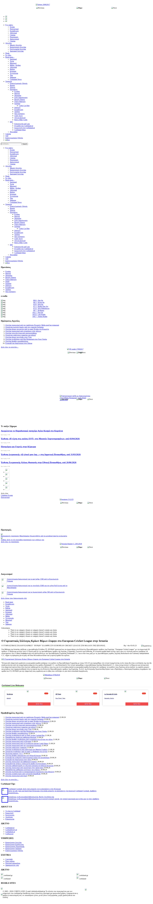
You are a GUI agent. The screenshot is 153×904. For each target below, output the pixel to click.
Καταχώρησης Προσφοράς (14, 847)
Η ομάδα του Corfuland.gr (23, 249)
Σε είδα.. (8, 178)
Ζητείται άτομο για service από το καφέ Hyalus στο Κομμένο (27, 329)
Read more (9, 602)
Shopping (17, 218)
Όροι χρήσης (10, 861)
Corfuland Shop (20, 253)
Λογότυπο (9, 817)
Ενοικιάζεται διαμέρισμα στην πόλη (18, 760)
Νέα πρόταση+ (19, 237)
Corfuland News (16, 202)
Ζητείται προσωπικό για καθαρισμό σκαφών (21, 762)
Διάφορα (13, 200)
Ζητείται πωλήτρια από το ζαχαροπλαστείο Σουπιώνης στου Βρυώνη (29, 772)
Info (11, 245)
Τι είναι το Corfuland (12, 811)
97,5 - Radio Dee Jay (40, 306)
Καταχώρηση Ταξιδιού (13, 849)
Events (12, 150)
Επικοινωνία (9, 819)
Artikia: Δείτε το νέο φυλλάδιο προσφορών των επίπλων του (22, 540)
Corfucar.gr (9, 834)
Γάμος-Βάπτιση (19, 224)
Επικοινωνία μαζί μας (22, 247)
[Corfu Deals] (86, 890)
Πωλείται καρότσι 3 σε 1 (14, 754)
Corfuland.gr (9, 828)
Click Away (18, 239)
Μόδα (7, 616)
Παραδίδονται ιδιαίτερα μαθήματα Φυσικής (20, 737)
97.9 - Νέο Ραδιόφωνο (41, 308)
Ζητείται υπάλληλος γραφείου (16, 747)
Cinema (12, 158)
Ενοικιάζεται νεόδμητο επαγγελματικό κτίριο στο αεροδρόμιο (27, 758)
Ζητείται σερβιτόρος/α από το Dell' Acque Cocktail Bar (25, 735)
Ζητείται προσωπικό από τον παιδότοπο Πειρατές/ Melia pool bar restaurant (32, 325)
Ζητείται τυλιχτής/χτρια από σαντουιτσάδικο (21, 333)
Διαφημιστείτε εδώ (12, 865)
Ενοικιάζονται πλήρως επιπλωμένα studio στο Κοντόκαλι (26, 764)
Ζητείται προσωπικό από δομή (16, 776)
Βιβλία (12, 192)
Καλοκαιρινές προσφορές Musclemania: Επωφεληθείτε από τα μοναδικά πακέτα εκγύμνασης (34, 536)
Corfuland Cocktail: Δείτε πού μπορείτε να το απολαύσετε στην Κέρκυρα (34, 789)
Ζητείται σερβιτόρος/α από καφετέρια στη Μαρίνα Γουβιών (26, 749)
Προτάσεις (13, 212)
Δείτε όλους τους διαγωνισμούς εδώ (14, 598)
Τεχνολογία (14, 196)
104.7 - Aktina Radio (39, 316)
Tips (11, 198)
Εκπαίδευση (14, 154)
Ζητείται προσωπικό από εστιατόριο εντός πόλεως (23, 331)
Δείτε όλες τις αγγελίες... (9, 347)
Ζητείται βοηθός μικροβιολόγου (16, 341)
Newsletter (13, 255)
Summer (17, 226)
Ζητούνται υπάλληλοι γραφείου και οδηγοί (20, 335)
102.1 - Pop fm (37, 312)
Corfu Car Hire (24, 229)
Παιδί (7, 282)
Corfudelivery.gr (11, 830)
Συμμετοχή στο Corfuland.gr (24, 251)
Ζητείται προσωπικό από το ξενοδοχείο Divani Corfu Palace (26, 743)
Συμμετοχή (9, 813)
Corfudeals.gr (10, 832)
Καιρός (12, 208)
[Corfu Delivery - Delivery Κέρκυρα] (2, 889)
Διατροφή (13, 182)
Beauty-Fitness (19, 222)
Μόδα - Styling (15, 188)
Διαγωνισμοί (14, 162)
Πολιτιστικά (14, 152)
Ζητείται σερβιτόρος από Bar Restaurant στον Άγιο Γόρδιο (26, 339)
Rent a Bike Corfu (20, 243)
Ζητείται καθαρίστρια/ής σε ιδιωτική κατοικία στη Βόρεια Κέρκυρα (29, 766)
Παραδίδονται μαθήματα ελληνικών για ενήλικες (22, 770)
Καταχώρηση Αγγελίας (18, 170)
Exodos (17, 214)
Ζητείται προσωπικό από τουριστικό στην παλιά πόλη (24, 768)
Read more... (9, 180)
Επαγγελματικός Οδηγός (18, 206)
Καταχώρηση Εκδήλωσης (14, 845)
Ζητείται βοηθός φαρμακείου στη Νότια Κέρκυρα (23, 756)
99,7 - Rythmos (38, 310)
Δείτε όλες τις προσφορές (10, 542)
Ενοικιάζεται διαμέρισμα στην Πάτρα (18, 343)
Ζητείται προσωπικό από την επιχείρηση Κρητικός (23, 745)
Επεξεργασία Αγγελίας (18, 172)
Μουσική (13, 186)
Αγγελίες (8, 166)
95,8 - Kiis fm (38, 304)
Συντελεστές (9, 815)
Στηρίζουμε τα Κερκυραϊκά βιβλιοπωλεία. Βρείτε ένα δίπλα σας (31, 797)
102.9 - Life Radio (38, 314)
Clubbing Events (7, 495)
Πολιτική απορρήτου (12, 863)
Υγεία (12, 184)
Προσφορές (14, 160)
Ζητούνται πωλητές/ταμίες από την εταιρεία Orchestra (24, 327)
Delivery (17, 231)
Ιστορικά (13, 194)
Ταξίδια (17, 235)
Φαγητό (17, 216)
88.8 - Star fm (38, 300)
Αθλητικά (13, 156)
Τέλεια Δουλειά (19, 241)
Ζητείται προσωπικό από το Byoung (18, 741)
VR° (7, 259)
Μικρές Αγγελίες (16, 168)
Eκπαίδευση (18, 233)
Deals (7, 176)
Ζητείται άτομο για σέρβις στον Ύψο (18, 337)
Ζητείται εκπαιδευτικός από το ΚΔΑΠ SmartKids (23, 774)
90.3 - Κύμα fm (38, 302)
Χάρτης (12, 210)
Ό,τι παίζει (9, 148)
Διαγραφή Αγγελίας (17, 174)
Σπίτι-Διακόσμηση (20, 220)
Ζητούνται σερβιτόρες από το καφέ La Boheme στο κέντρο (26, 751)
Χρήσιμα (8, 204)
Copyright (9, 859)
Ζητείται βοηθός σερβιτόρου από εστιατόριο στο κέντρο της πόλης (29, 739)
